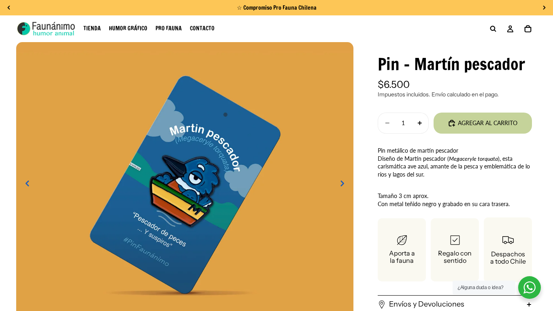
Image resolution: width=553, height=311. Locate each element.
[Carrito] (528, 29)
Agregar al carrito (487, 122)
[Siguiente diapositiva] (344, 184)
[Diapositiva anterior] (25, 184)
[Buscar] (493, 29)
